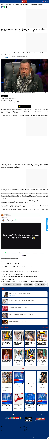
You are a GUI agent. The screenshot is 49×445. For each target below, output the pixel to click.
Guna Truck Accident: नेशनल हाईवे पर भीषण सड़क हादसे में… (6, 343)
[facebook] (6, 418)
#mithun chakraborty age (40, 284)
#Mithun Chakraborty (28, 284)
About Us (24, 431)
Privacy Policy (24, 425)
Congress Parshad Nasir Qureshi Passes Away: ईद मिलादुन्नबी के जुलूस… (18, 361)
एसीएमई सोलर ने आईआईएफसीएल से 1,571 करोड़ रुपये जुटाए (19, 384)
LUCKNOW (30, 386)
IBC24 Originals (12, 295)
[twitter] (8, 418)
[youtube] (10, 418)
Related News (5, 327)
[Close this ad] (48, 438)
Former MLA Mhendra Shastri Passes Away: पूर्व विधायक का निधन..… (22, 300)
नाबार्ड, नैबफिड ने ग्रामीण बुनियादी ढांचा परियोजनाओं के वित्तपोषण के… (6, 405)
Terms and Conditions (24, 427)
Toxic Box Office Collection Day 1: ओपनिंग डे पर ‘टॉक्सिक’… (20, 293)
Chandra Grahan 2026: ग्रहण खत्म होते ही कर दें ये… (18, 321)
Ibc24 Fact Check (7, 4)
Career (24, 430)
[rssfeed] (14, 418)
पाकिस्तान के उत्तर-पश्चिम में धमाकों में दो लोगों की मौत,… (29, 405)
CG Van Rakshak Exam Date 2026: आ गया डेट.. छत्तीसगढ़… (6, 384)
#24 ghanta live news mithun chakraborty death (12, 284)
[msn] (20, 418)
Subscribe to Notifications (47, 224)
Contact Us (24, 429)
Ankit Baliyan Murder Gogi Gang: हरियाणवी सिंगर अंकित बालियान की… (41, 361)
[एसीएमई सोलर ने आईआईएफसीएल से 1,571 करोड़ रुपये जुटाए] (19, 377)
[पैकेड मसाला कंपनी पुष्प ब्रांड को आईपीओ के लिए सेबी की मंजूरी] (42, 398)
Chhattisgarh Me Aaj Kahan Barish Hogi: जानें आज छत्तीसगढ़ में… (29, 361)
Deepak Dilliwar (6, 57)
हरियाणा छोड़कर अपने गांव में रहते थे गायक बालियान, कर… (30, 384)
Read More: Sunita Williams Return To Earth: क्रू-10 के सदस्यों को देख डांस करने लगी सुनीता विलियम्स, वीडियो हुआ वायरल (24, 115)
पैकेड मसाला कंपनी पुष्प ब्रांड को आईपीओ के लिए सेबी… (42, 405)
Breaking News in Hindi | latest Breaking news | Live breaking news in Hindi (22, 302)
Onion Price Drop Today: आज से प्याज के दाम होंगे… (18, 307)
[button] (1, 1)
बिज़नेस (19, 386)
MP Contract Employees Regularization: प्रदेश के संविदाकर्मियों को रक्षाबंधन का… (41, 343)
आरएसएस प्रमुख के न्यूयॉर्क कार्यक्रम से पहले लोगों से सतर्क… (18, 405)
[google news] (12, 418)
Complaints (24, 426)
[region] (36, 17)
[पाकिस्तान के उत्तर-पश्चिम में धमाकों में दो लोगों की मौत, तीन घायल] (30, 398)
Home (2, 4)
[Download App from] (28, 418)
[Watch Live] (40, 420)
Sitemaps (17, 418)
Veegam (33, 437)
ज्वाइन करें (7, 252)
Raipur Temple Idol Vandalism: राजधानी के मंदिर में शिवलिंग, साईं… (21, 314)
